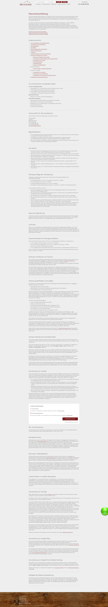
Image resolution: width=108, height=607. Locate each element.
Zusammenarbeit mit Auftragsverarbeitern (41, 53)
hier (34, 360)
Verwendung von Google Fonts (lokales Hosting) (44, 75)
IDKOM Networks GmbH (64, 328)
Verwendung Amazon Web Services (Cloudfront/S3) (45, 58)
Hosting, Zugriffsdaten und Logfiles (41, 57)
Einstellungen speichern (70, 418)
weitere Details (61, 410)
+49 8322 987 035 (84, 4)
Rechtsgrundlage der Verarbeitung (39, 49)
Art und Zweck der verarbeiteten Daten (40, 43)
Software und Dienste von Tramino (39, 55)
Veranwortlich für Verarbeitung (38, 44)
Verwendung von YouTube (39, 72)
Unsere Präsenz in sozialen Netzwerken (42, 68)
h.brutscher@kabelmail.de (35, 125)
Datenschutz (26, 605)
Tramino (43, 260)
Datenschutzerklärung (69, 260)
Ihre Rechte (33, 47)
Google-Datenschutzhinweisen (39, 552)
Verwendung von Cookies (39, 60)
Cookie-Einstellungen (41, 605)
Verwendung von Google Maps (40, 73)
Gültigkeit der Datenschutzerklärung (39, 77)
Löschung (33, 52)
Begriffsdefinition (35, 46)
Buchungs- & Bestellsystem (39, 65)
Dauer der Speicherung (36, 50)
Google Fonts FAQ (59, 567)
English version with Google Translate (37, 31)
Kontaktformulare (37, 63)
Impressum (76, 422)
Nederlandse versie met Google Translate (38, 34)
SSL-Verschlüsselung (38, 61)
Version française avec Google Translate (38, 33)
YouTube (50, 494)
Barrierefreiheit (33, 605)
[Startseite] (26, 3)
